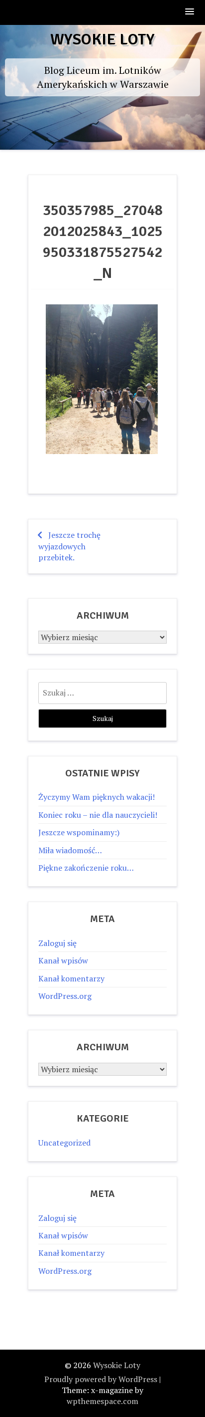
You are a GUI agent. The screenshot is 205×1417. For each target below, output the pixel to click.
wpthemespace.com (102, 1401)
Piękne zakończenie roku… (86, 867)
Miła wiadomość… (70, 850)
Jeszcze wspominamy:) (78, 832)
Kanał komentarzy (71, 978)
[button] (190, 12)
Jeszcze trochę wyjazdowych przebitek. (69, 546)
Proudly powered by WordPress (100, 1379)
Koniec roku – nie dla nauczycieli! (97, 814)
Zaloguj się (57, 943)
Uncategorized (64, 1142)
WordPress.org (65, 995)
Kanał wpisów (63, 960)
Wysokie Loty (102, 39)
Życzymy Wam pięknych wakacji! (96, 796)
